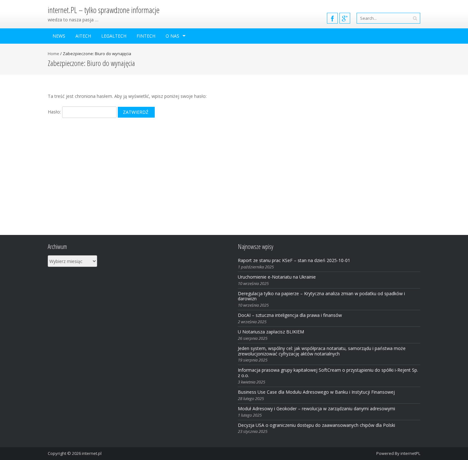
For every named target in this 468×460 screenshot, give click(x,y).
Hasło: (55, 112)
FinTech (146, 36)
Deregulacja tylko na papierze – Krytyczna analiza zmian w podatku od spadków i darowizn (321, 296)
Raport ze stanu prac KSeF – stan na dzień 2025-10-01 (294, 260)
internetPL (410, 453)
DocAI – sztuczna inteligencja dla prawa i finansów (290, 315)
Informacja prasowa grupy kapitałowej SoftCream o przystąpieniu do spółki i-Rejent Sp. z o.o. (328, 372)
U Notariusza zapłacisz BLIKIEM (271, 332)
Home (53, 53)
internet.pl (92, 453)
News (59, 36)
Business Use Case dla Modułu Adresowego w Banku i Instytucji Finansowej (317, 392)
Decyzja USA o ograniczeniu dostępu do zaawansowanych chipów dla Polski (316, 425)
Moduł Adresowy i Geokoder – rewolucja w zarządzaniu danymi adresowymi (316, 408)
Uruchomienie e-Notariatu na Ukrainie (277, 277)
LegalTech (113, 36)
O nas (172, 36)
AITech (83, 36)
